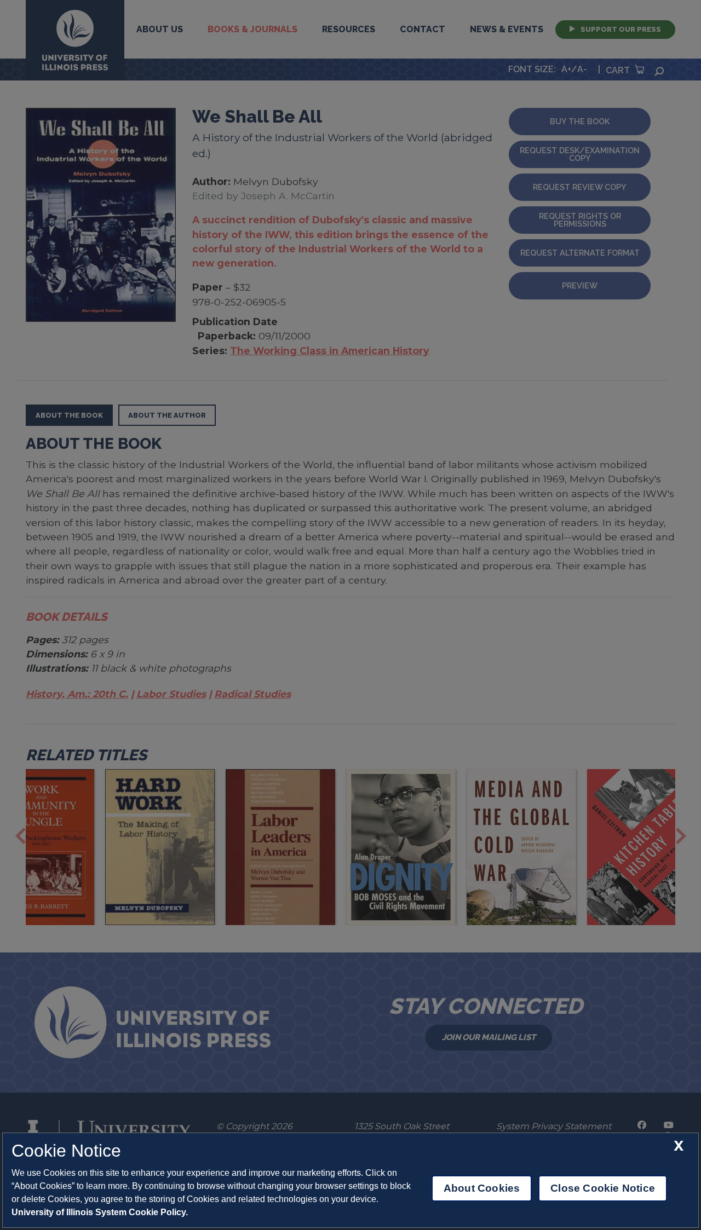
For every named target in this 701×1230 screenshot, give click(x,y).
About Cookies (482, 1188)
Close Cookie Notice (602, 1188)
